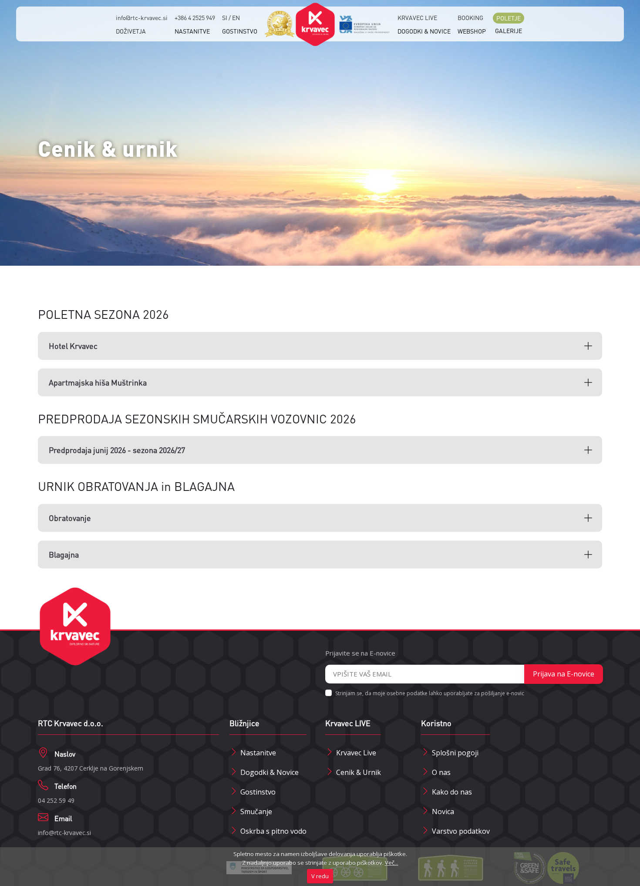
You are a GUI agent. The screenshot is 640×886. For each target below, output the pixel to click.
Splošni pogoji (455, 752)
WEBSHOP (472, 31)
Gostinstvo (258, 792)
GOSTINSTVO (239, 31)
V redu (320, 876)
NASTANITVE (192, 31)
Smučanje (256, 811)
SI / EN (231, 17)
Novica (443, 811)
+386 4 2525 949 (195, 17)
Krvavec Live (356, 752)
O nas (441, 772)
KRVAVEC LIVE (417, 17)
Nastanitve (258, 752)
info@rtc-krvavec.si (142, 17)
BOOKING (470, 17)
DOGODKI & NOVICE (424, 31)
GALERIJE (508, 30)
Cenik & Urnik (358, 772)
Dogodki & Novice (269, 772)
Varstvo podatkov (461, 831)
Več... (391, 862)
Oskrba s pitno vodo (273, 831)
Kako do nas (452, 792)
